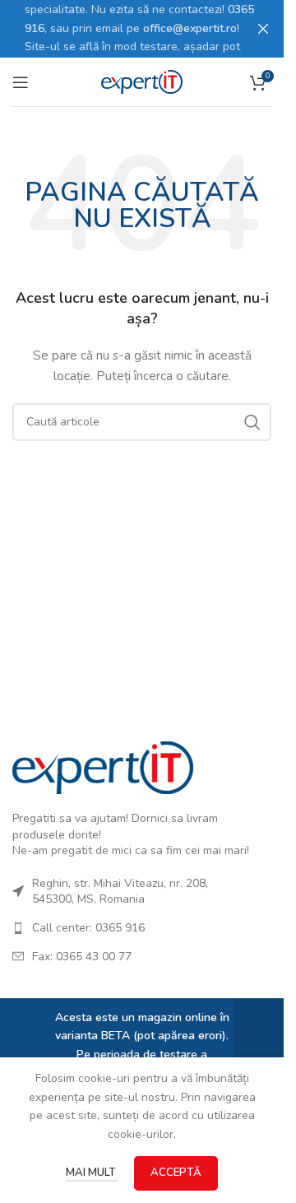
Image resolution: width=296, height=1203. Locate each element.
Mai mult (92, 1172)
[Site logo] (142, 81)
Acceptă (175, 1172)
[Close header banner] (263, 29)
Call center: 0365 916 (88, 928)
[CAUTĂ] (252, 422)
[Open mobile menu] (20, 82)
